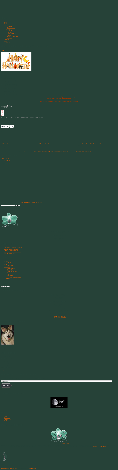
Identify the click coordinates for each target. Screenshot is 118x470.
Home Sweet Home (12, 33)
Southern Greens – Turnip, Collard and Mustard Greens (90, 144)
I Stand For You (5, 158)
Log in (5, 416)
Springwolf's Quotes (59, 316)
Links (5, 41)
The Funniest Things (15, 277)
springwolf (65, 151)
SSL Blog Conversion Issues (11, 250)
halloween (44, 151)
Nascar (9, 274)
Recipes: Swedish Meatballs (11, 249)
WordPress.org (7, 420)
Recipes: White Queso (9, 253)
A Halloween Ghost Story (6, 144)
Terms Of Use (65, 443)
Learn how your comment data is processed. (31, 202)
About (5, 23)
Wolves (9, 262)
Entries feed (7, 418)
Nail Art (9, 35)
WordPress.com (32, 468)
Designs (6, 25)
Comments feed (8, 419)
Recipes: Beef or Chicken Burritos (12, 252)
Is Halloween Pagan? (44, 144)
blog (35, 151)
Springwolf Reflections (60, 317)
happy (49, 151)
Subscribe (6, 385)
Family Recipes (11, 30)
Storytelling (10, 38)
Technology (7, 278)
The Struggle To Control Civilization (13, 247)
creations (39, 151)
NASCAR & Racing (12, 36)
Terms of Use (7, 42)
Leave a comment (86, 151)
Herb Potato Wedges (7, 160)
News (25, 151)
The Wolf (6, 39)
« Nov (2, 370)
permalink (78, 151)
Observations (10, 265)
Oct (2, 50)
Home (5, 22)
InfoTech (9, 26)
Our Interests (7, 29)
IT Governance (11, 28)
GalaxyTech (10, 32)
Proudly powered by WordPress (9, 468)
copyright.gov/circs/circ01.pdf (100, 446)
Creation (6, 261)
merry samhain (55, 151)
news (60, 151)
